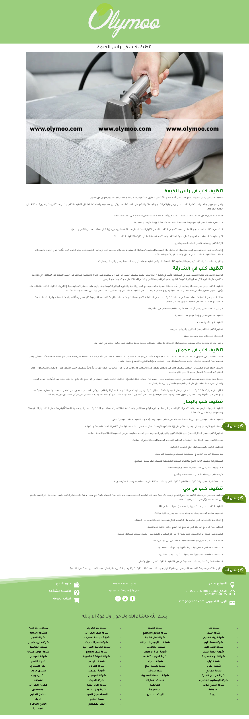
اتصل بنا (135, 590)
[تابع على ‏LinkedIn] (118, 599)
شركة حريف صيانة (38, 652)
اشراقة (38, 680)
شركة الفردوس (96, 675)
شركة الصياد (155, 661)
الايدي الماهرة (38, 704)
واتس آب (232, 498)
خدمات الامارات (155, 680)
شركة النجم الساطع (155, 633)
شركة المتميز (97, 671)
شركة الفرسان (38, 656)
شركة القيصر (97, 661)
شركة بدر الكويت (96, 628)
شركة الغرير (213, 666)
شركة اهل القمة (96, 685)
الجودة (213, 694)
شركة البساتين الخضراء (213, 680)
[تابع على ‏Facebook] (132, 599)
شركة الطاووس (155, 647)
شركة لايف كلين (213, 647)
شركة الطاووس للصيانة (155, 642)
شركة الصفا (155, 628)
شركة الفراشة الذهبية (96, 656)
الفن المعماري (97, 704)
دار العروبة (155, 690)
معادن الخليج (38, 694)
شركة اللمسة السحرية (155, 675)
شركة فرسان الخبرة (213, 675)
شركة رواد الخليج (213, 637)
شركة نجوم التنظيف (155, 656)
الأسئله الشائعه (60, 591)
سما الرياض (155, 671)
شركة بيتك (213, 633)
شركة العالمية (38, 647)
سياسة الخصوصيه (119, 590)
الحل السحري (38, 666)
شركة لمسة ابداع (155, 666)
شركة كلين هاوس (38, 642)
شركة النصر (38, 661)
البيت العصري (155, 694)
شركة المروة (96, 666)
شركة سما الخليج (96, 652)
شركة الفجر (38, 637)
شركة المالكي (213, 671)
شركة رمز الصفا (96, 690)
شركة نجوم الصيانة (213, 656)
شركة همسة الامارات (97, 637)
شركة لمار (213, 628)
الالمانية (213, 690)
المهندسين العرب (97, 694)
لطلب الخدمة (62, 599)
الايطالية (38, 709)
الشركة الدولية (38, 633)
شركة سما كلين (213, 642)
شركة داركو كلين (38, 628)
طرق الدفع (63, 583)
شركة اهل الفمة (155, 637)
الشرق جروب (38, 671)
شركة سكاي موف (213, 685)
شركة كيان (213, 661)
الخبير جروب (38, 675)
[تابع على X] (125, 599)
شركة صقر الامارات (96, 633)
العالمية (155, 685)
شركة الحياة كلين (213, 652)
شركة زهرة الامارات (155, 652)
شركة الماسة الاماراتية (96, 647)
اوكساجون (38, 690)
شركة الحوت (96, 680)
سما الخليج (97, 699)
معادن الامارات (38, 685)
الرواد (38, 699)
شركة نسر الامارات (96, 642)
